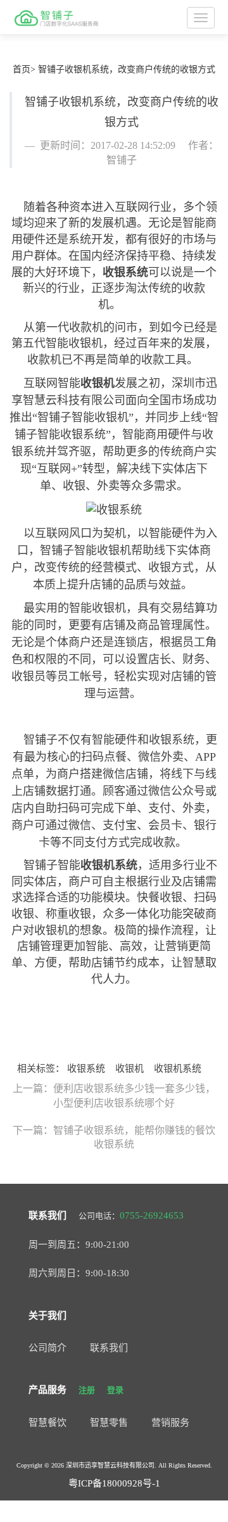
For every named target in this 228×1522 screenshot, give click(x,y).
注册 (87, 1390)
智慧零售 (109, 1422)
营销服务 (170, 1422)
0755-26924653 (152, 1215)
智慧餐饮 (47, 1422)
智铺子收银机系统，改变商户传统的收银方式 (126, 69)
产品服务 (47, 1390)
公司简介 (47, 1348)
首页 (21, 69)
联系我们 (47, 1215)
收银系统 (125, 272)
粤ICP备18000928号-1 (114, 1483)
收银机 (97, 383)
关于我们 (47, 1315)
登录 (115, 1390)
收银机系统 (108, 865)
